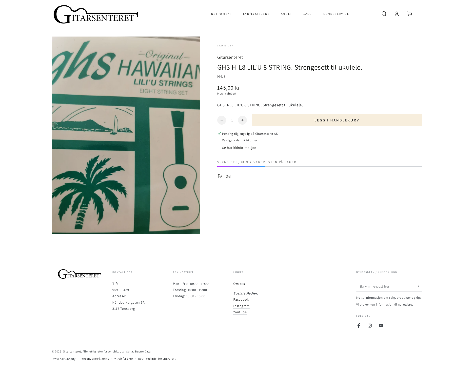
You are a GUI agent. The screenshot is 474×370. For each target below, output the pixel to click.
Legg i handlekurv (337, 120)
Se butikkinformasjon (239, 147)
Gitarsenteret (230, 57)
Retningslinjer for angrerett (157, 358)
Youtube (240, 312)
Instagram (241, 306)
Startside (224, 45)
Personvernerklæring (94, 358)
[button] (383, 13)
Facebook (241, 299)
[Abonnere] (419, 286)
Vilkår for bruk (123, 358)
